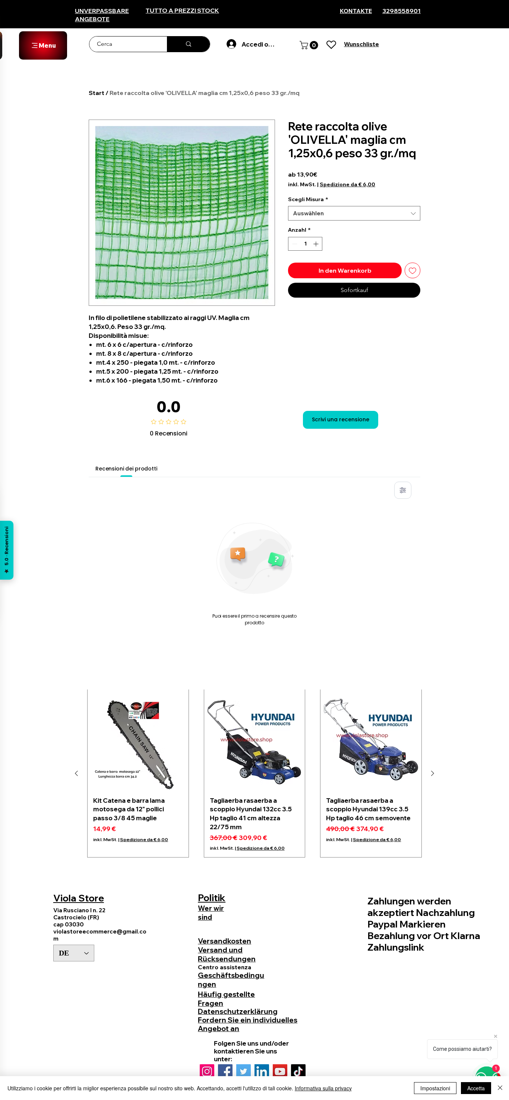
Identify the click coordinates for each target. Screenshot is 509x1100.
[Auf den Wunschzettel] (412, 270)
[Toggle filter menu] (402, 490)
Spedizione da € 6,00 (347, 184)
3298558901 (401, 11)
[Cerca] (188, 44)
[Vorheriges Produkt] (76, 773)
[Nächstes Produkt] (432, 773)
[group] (254, 773)
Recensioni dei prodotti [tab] (126, 468)
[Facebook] (225, 1071)
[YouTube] (280, 1071)
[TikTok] (298, 1071)
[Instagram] (207, 1071)
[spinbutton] (305, 243)
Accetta (476, 1088)
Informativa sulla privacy (323, 1088)
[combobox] (354, 213)
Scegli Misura (308, 199)
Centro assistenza (224, 967)
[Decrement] (293, 243)
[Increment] (316, 243)
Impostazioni (435, 1088)
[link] (310, 45)
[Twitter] (243, 1071)
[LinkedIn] (262, 1071)
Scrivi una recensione (340, 419)
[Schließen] (500, 1088)
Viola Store (78, 898)
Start (96, 92)
